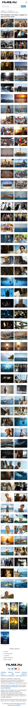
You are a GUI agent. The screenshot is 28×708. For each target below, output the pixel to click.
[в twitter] (12, 668)
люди (12, 674)
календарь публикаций (7, 675)
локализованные (8, 653)
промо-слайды (7, 659)
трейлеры (3, 672)
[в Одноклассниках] (19, 668)
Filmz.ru (11, 683)
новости (10, 672)
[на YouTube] (15, 668)
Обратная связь (20, 703)
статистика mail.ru (21, 675)
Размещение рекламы (14, 705)
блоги (2, 674)
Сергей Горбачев (5, 688)
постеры (6, 651)
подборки (24, 674)
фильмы (17, 672)
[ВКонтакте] (9, 668)
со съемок (6, 655)
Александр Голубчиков (11, 686)
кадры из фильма (8, 657)
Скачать (7, 28)
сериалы (24, 672)
